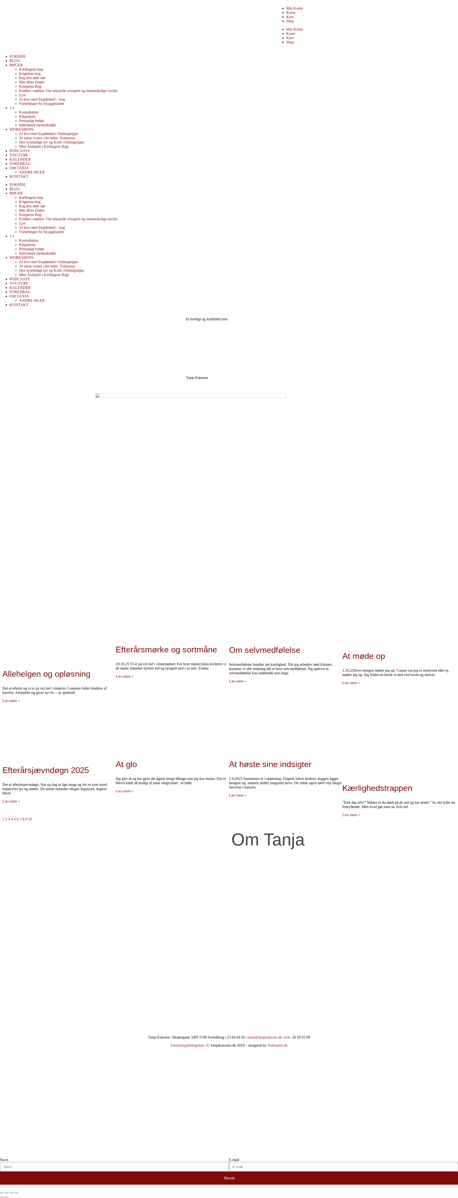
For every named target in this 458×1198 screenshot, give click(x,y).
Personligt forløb (31, 121)
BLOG (15, 61)
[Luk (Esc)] (16, 1192)
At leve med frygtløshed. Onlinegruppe (48, 134)
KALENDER (20, 159)
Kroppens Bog (30, 86)
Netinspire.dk (277, 1045)
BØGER (16, 65)
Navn (4, 1160)
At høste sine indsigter (270, 764)
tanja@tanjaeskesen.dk (265, 1037)
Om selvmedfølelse (264, 650)
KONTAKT (19, 176)
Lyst (22, 95)
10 (30, 819)
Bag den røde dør (32, 78)
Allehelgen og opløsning (46, 673)
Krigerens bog (30, 74)
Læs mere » (11, 701)
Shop (290, 21)
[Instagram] (21, 1020)
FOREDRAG (20, 164)
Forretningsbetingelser (187, 1045)
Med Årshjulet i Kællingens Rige (44, 146)
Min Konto (294, 8)
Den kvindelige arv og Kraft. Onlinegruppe (51, 142)
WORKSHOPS (22, 129)
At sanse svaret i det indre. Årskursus (47, 138)
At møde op (363, 655)
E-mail (234, 1160)
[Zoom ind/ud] (2, 1192)
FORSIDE (18, 56)
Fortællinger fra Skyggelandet (41, 104)
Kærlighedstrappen (377, 788)
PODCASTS (20, 151)
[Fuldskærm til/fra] (7, 1192)
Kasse (290, 12)
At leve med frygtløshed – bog (42, 99)
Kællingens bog (31, 69)
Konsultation (28, 112)
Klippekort (27, 116)
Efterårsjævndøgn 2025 (45, 770)
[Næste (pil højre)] (7, 1197)
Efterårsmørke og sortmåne (166, 649)
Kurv (290, 17)
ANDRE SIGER (32, 172)
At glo (126, 764)
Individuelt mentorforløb (37, 125)
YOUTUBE (19, 155)
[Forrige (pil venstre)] (2, 1197)
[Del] (11, 1192)
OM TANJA (19, 168)
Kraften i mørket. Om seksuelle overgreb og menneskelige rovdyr (68, 91)
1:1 (12, 108)
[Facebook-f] (8, 1020)
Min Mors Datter (31, 82)
